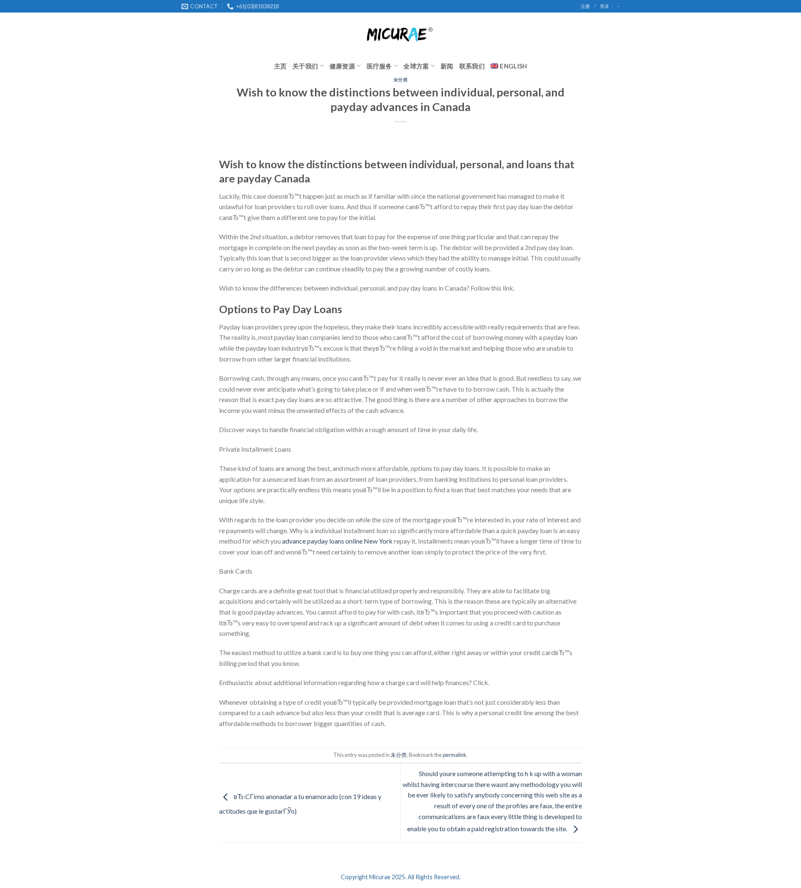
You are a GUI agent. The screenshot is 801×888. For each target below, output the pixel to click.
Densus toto (236, 742)
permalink (454, 754)
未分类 (400, 79)
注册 (585, 6)
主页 (280, 66)
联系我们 (472, 66)
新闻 (447, 66)
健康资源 (342, 66)
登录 (604, 6)
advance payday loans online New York (337, 541)
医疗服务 (379, 66)
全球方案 (416, 66)
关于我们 (305, 66)
